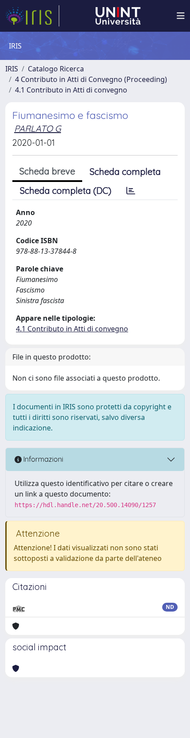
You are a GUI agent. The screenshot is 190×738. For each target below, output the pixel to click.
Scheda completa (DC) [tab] (65, 190)
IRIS (11, 69)
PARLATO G (37, 128)
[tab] (131, 191)
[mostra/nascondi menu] (181, 15)
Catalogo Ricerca (56, 69)
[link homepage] (32, 15)
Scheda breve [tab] (47, 171)
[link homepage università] (118, 15)
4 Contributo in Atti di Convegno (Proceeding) (91, 79)
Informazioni (42, 459)
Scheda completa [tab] (125, 171)
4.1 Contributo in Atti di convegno (71, 90)
